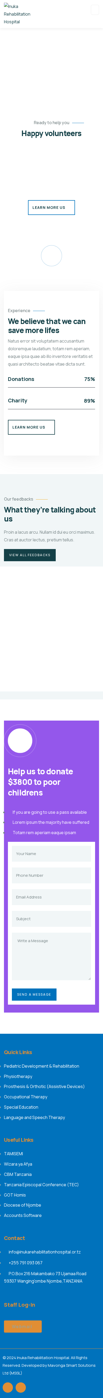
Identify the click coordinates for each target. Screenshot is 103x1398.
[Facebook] (8, 1387)
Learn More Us (48, 207)
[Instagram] (21, 1387)
